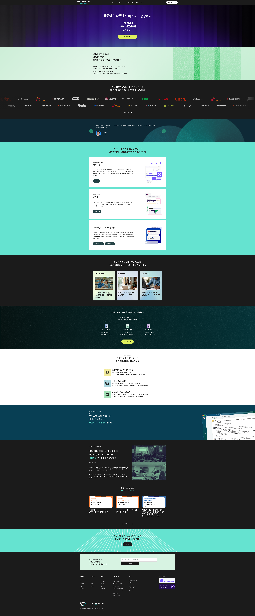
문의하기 (127, 544)
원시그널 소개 (110, 243)
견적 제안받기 (127, 341)
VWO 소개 (97, 211)
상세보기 (96, 181)
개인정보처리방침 (87, 609)
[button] (113, 2)
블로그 (137, 2)
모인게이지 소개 (98, 243)
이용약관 (81, 609)
